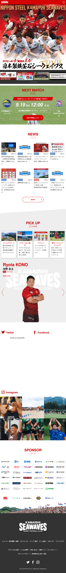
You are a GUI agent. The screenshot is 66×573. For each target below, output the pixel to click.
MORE (33, 200)
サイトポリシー (52, 550)
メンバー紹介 (34, 541)
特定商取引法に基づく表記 (39, 554)
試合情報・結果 (14, 541)
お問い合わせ (33, 550)
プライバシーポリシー (24, 554)
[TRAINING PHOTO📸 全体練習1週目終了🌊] (55, 429)
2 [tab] (31, 82)
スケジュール (24, 541)
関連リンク (42, 550)
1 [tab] (33, 69)
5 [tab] (36, 82)
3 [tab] (33, 82)
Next (63, 292)
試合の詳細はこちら (33, 118)
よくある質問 (24, 550)
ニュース (5, 541)
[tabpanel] (33, 37)
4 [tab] (35, 82)
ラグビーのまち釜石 (13, 550)
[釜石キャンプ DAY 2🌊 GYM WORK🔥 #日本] (11, 429)
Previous (3, 292)
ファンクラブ (60, 541)
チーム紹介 (42, 541)
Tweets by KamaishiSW (17, 338)
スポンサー (50, 541)
